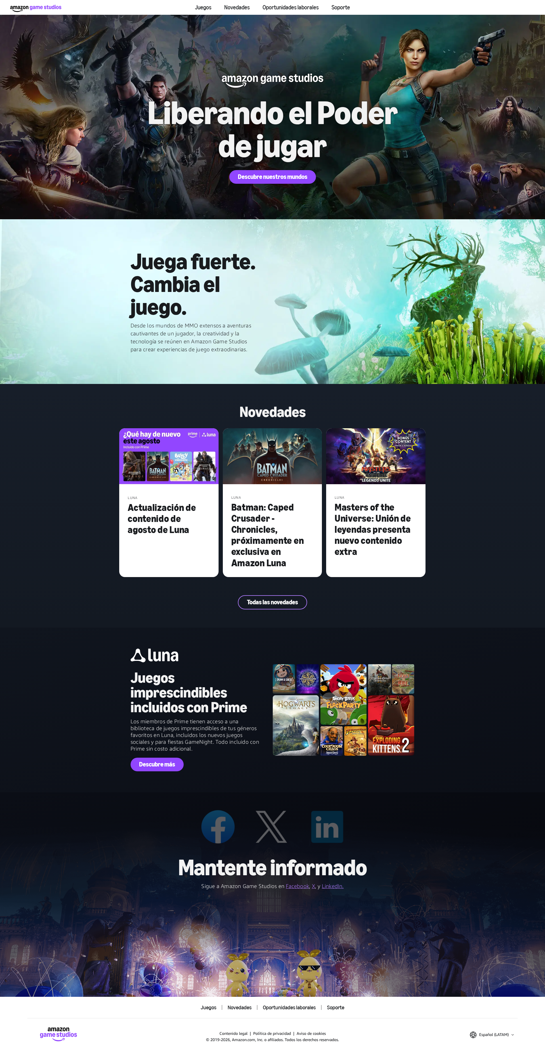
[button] (491, 1035)
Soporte (341, 7)
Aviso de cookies (311, 1033)
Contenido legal (233, 1033)
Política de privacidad (272, 1033)
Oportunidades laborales (291, 7)
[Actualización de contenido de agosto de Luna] (169, 457)
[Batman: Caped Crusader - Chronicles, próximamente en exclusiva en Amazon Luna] (272, 456)
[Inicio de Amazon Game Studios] (35, 8)
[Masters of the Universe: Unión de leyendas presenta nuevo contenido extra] (375, 456)
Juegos (203, 7)
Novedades (237, 7)
